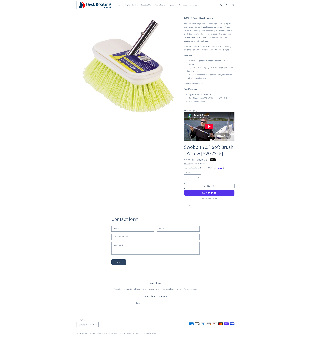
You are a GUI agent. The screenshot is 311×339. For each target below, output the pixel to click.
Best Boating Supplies (89, 333)
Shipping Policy (140, 289)
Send (119, 262)
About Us (117, 289)
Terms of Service (190, 289)
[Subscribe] (174, 303)
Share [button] (188, 205)
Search (179, 289)
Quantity (187, 172)
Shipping (187, 163)
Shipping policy (151, 333)
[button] (194, 4)
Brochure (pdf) (190, 110)
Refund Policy (154, 289)
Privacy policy (126, 333)
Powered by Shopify (102, 333)
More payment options (209, 199)
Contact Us (128, 289)
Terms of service (138, 333)
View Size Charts (168, 289)
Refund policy (115, 333)
